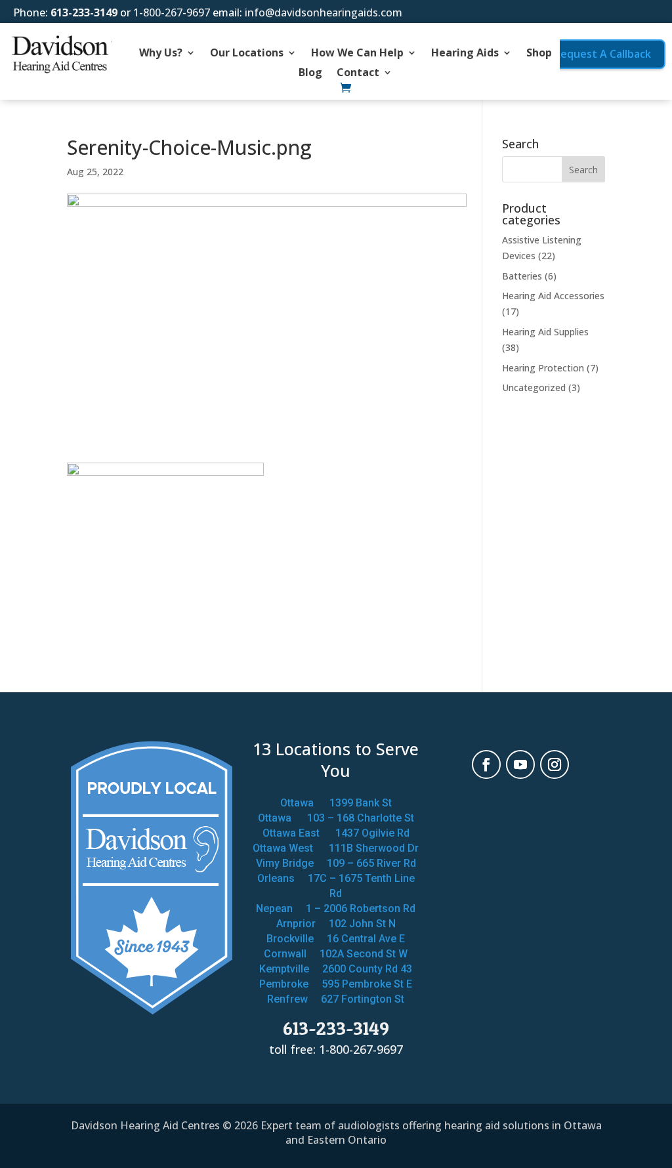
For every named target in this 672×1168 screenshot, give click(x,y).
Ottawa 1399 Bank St (336, 803)
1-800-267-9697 (171, 12)
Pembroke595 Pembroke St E (335, 984)
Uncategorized (534, 387)
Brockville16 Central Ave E (335, 938)
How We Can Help (357, 54)
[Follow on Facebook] (486, 764)
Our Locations (247, 54)
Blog (310, 73)
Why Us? (160, 54)
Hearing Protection (543, 368)
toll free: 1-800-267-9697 (336, 1049)
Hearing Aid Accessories (553, 295)
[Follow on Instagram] (554, 764)
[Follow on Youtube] (520, 764)
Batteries (522, 276)
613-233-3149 (84, 12)
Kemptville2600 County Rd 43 (335, 969)
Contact (358, 73)
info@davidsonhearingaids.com (323, 12)
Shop (539, 54)
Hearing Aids (465, 54)
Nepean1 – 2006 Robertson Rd (335, 908)
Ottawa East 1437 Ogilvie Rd (336, 833)
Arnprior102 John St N (336, 923)
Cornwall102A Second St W (336, 954)
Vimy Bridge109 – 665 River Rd (336, 863)
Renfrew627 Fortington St (335, 999)
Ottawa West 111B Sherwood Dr (336, 848)
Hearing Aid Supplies (545, 331)
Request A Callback (602, 54)
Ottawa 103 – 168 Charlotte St (336, 818)
